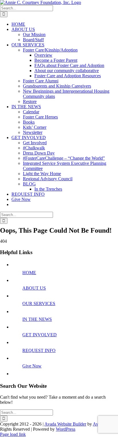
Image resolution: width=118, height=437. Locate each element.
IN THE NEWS (37, 319)
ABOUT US (34, 288)
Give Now (32, 365)
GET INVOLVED (39, 334)
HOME (29, 272)
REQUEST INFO (39, 350)
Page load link (13, 434)
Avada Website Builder (65, 424)
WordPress (65, 429)
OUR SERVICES (38, 303)
